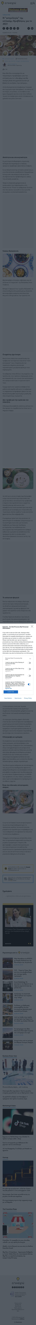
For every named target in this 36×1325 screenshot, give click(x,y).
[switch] (29, 663)
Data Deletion (8, 698)
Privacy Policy (28, 698)
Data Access (18, 698)
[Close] (32, 627)
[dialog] (18, 663)
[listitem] (18, 658)
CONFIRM (11, 692)
